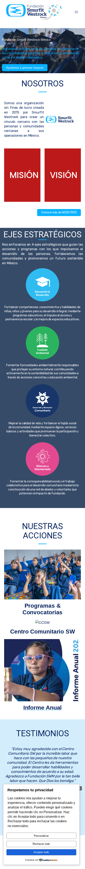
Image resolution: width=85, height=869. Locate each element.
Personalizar (41, 835)
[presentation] (80, 788)
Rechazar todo (41, 843)
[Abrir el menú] (76, 12)
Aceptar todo (41, 852)
